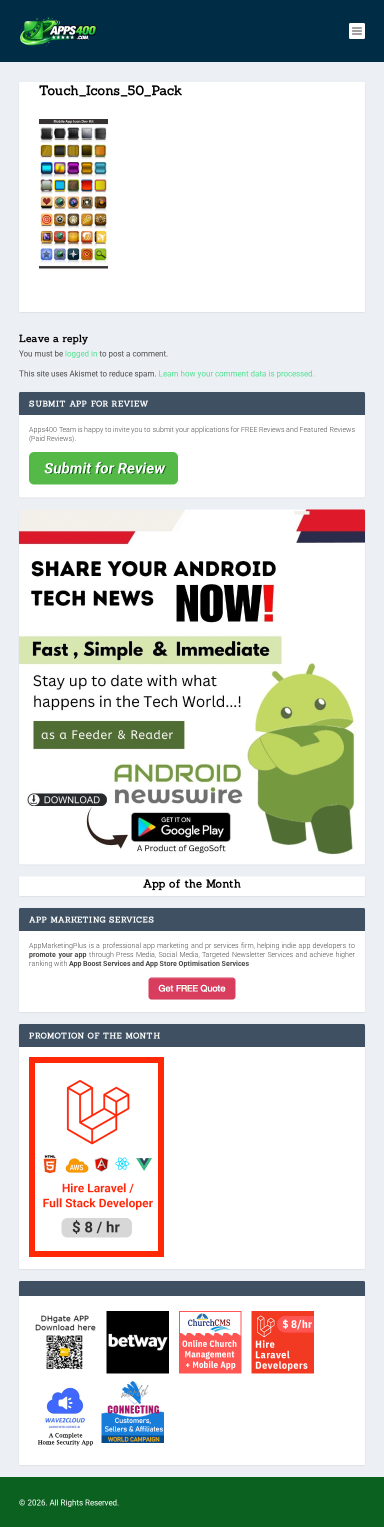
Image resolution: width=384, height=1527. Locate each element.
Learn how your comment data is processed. (236, 373)
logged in (81, 353)
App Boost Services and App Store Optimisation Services (159, 964)
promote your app (57, 954)
